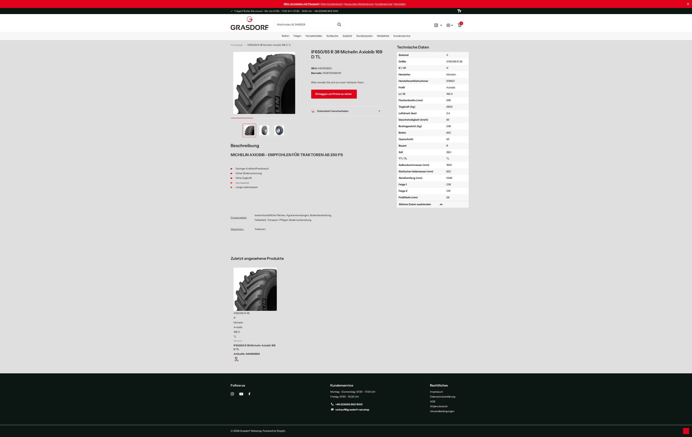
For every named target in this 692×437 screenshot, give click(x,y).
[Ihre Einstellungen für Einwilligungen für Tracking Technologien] (686, 431)
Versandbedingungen (442, 411)
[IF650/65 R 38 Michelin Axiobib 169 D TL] (255, 289)
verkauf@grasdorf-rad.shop (352, 409)
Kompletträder (314, 35)
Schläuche (332, 35)
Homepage (237, 44)
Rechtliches (439, 385)
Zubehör (347, 35)
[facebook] (249, 393)
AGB (432, 401)
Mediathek (383, 35)
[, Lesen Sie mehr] (438, 25)
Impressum (436, 391)
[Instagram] (232, 394)
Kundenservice (383, 4)
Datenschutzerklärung (442, 396)
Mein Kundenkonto (332, 4)
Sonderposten (364, 35)
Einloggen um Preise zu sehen (333, 94)
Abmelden (400, 4)
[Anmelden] (449, 25)
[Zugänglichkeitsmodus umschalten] (459, 11)
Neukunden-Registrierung (359, 4)
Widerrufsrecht (438, 406)
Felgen (297, 35)
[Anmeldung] (255, 359)
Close (688, 4)
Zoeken (339, 24)
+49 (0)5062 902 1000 (349, 404)
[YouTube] (241, 394)
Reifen (285, 35)
